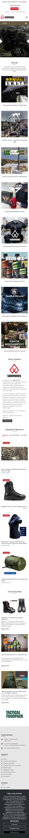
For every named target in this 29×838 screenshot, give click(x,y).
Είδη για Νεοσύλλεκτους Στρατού (14, 351)
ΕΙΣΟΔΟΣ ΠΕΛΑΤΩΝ (20, 12)
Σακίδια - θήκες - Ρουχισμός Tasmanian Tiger (14, 141)
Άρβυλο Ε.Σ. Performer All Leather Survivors (12, 618)
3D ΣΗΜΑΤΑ (6, 776)
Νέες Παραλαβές (14, 435)
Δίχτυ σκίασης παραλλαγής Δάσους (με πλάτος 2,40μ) (14, 470)
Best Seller (24, 435)
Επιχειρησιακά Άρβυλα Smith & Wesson (14, 316)
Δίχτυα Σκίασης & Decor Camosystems (14, 176)
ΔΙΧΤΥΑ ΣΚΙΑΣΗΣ (7, 774)
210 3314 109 (16, 5)
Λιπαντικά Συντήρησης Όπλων (15, 281)
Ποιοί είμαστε (6, 787)
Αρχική (5, 759)
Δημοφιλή (5, 435)
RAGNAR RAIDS (7, 767)
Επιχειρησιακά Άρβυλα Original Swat (15, 105)
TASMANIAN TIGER (8, 770)
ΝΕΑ (13, 12)
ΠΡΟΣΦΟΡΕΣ (14, 8)
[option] (14, 714)
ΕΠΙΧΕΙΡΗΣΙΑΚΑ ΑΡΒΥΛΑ (9, 772)
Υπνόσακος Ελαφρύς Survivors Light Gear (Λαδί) (14, 580)
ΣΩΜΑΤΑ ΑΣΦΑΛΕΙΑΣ (8, 763)
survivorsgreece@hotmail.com (12, 748)
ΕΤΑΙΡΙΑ (7, 12)
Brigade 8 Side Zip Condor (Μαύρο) (12, 506)
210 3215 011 (14, 2)
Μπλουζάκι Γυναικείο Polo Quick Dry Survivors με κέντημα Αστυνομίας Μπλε (14, 542)
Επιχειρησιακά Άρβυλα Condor (15, 211)
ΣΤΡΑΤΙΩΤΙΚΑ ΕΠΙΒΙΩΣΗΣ (10, 761)
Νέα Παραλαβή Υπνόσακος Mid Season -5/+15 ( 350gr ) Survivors (14, 692)
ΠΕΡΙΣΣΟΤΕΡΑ (7, 420)
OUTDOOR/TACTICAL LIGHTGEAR (12, 765)
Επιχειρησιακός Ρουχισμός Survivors (15, 246)
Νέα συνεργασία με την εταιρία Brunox (14, 654)
